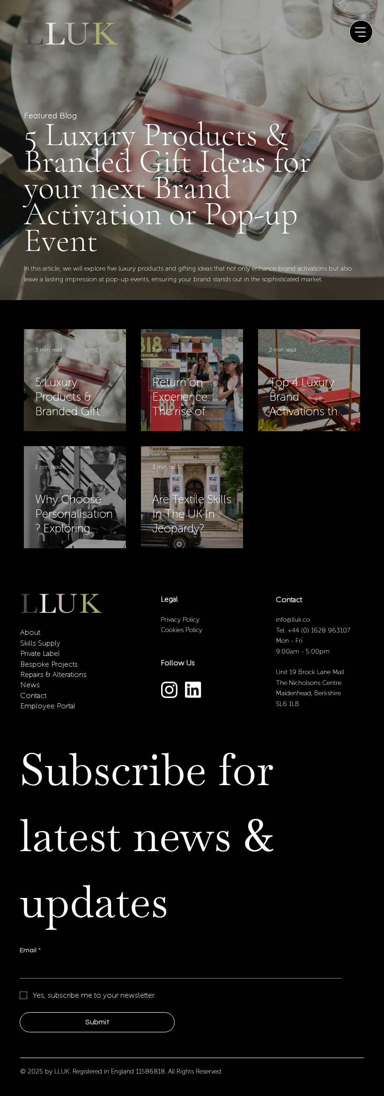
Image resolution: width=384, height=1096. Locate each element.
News (30, 684)
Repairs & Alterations (53, 674)
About (30, 632)
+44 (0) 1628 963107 (319, 630)
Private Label (40, 653)
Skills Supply (40, 643)
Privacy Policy (181, 620)
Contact (33, 695)
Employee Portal (47, 705)
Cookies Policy (181, 630)
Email (30, 950)
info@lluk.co (293, 620)
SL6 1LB (287, 704)
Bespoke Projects (49, 664)
